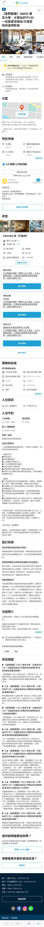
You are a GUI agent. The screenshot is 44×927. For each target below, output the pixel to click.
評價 (11, 57)
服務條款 (5, 918)
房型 (18, 57)
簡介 (3, 57)
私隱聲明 (14, 918)
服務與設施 (28, 57)
